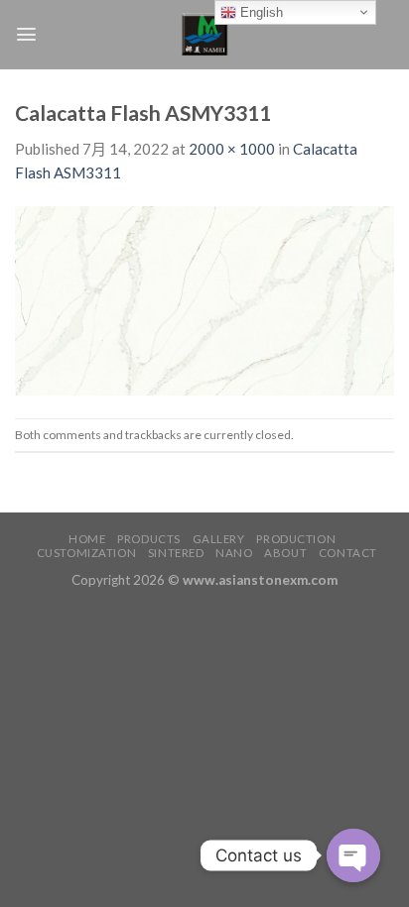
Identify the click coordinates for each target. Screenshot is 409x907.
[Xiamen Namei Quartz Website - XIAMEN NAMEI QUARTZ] (205, 34)
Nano (233, 552)
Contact (348, 552)
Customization (86, 552)
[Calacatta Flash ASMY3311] (204, 299)
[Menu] (26, 34)
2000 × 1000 (232, 149)
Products (149, 538)
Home (86, 538)
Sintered (176, 552)
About (285, 552)
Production (296, 538)
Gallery (219, 538)
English (259, 12)
